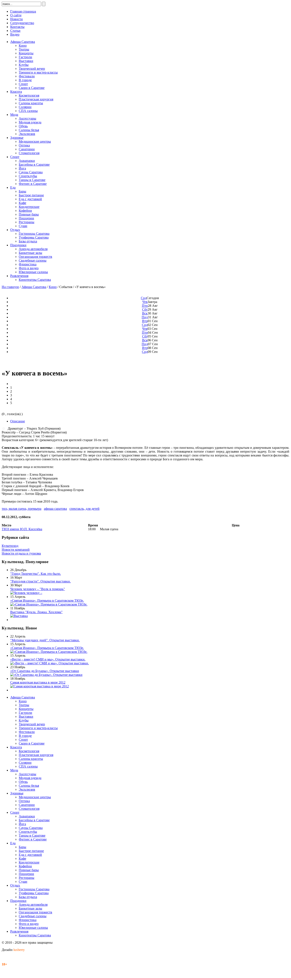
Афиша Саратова (34, 287)
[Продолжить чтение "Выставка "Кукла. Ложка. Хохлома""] (19, 616)
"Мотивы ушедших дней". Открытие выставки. (45, 640)
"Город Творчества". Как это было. (35, 573)
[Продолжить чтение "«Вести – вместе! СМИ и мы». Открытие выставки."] (49, 663)
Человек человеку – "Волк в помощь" (37, 589)
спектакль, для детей (84, 508)
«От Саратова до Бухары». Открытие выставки (44, 671)
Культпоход (10, 546)
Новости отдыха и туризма (21, 553)
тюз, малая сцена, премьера (21, 508)
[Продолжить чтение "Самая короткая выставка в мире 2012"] (39, 686)
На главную (10, 287)
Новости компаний (16, 549)
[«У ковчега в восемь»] (5, 428)
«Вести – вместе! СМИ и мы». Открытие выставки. (47, 659)
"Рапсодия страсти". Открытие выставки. (40, 581)
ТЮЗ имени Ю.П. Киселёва (22, 529)
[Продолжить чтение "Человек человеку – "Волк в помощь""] (26, 593)
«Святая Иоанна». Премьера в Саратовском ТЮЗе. (47, 600)
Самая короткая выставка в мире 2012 (37, 682)
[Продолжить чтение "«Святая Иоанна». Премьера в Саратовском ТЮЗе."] (48, 604)
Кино (53, 287)
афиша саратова (55, 508)
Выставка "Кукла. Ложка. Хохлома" (36, 612)
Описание (17, 421)
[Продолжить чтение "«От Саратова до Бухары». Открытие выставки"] (46, 675)
